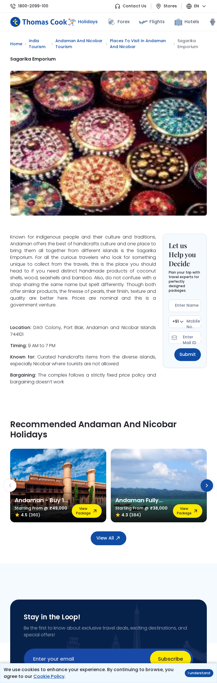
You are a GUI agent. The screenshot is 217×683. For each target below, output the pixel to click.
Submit (187, 354)
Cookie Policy (48, 676)
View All (105, 538)
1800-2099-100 (33, 6)
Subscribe (170, 658)
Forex (124, 21)
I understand (199, 673)
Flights (156, 21)
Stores (170, 6)
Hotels (192, 21)
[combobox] (178, 322)
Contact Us (134, 6)
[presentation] (10, 485)
